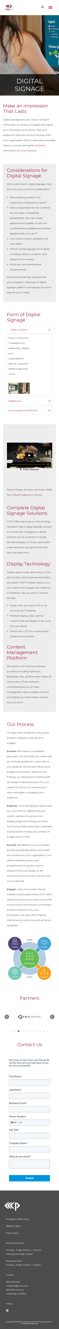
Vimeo (38, 494)
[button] (7, 1017)
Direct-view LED (19, 631)
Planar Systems (22, 494)
